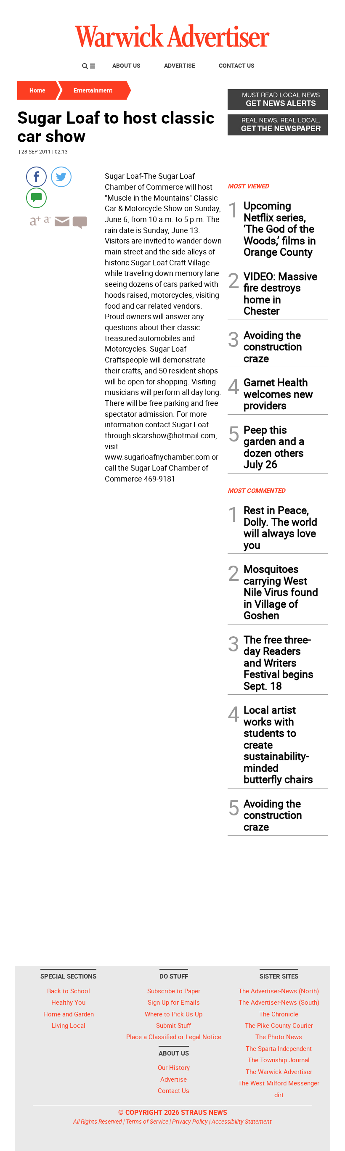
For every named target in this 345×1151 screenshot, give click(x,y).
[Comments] (36, 197)
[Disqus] (120, 594)
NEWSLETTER (260, 9)
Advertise (179, 65)
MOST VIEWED (248, 186)
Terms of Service (147, 1121)
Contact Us (237, 65)
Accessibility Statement (242, 1121)
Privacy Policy (190, 1121)
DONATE (307, 9)
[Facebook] (36, 177)
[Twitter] (61, 177)
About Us (126, 65)
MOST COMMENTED (256, 490)
